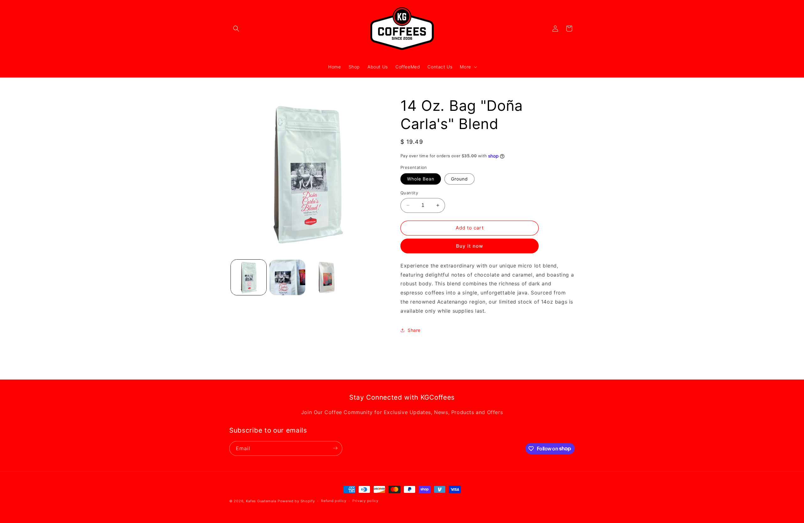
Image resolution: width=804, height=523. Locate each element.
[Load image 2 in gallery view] (287, 277)
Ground (459, 178)
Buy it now (469, 246)
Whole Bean (420, 178)
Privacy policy (365, 501)
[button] (236, 28)
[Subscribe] (335, 448)
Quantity (409, 192)
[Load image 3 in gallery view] (326, 277)
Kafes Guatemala (261, 501)
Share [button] (414, 330)
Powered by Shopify (296, 501)
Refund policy (333, 501)
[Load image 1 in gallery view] (248, 277)
